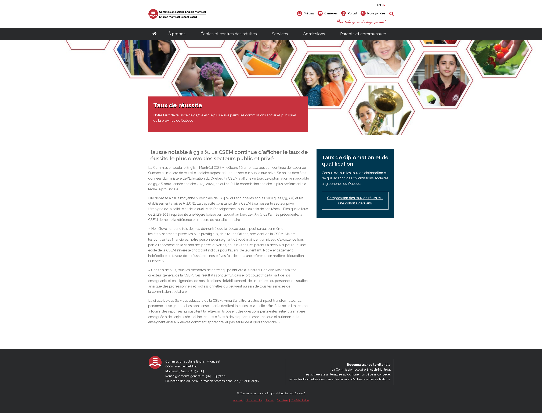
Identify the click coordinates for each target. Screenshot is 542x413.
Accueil (238, 400)
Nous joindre (254, 400)
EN (379, 5)
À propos (176, 33)
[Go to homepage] (154, 34)
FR (383, 5)
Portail (269, 400)
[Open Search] (391, 14)
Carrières (282, 400)
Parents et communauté (363, 33)
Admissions (314, 33)
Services (280, 33)
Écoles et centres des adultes (229, 33)
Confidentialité (300, 400)
